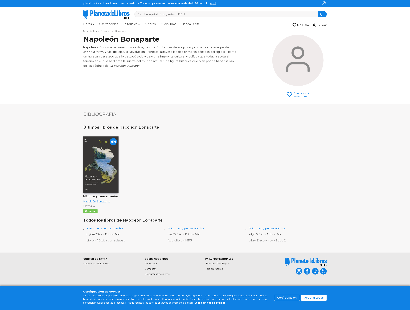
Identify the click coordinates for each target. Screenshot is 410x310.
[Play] (113, 141)
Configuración (287, 297)
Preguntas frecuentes (157, 274)
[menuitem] (88, 25)
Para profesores (214, 268)
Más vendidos (108, 24)
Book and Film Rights (217, 263)
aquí (213, 3)
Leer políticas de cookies (210, 302)
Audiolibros (168, 24)
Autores (150, 24)
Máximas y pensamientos (104, 228)
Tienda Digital (191, 24)
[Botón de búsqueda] (322, 14)
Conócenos (151, 263)
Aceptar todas (314, 297)
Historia (89, 206)
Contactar (150, 268)
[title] (306, 262)
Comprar (90, 211)
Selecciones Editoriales (96, 263)
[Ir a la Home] (84, 31)
